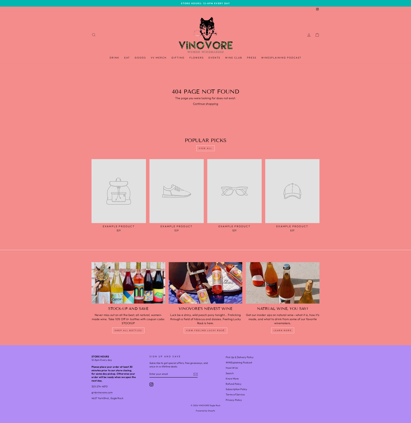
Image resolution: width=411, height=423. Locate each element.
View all (205, 148)
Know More (232, 378)
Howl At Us (232, 367)
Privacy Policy (234, 399)
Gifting (178, 57)
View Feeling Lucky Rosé (205, 330)
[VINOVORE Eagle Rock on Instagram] (151, 384)
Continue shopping (205, 104)
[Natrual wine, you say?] (282, 283)
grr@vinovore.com (102, 392)
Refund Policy (233, 383)
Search (230, 373)
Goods (140, 57)
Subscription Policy (236, 389)
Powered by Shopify (205, 410)
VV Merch (159, 57)
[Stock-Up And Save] (128, 283)
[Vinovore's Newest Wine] (205, 283)
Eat (127, 57)
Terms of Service (235, 394)
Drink (114, 57)
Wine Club (233, 57)
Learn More (283, 330)
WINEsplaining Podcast (281, 57)
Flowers (196, 57)
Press (251, 57)
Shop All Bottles (128, 330)
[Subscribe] (195, 374)
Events (214, 57)
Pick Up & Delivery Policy (240, 357)
